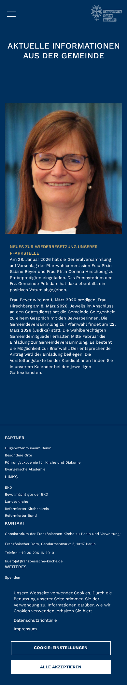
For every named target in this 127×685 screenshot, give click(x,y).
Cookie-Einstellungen (61, 647)
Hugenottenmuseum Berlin (28, 448)
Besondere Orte (18, 455)
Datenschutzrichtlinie (35, 620)
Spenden (12, 577)
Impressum (25, 628)
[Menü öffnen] (11, 12)
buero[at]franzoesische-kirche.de (34, 561)
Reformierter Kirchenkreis (27, 509)
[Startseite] (106, 13)
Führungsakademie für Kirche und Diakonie (42, 462)
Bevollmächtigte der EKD (26, 494)
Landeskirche (16, 501)
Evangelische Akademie (25, 469)
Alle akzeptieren (60, 666)
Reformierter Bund (21, 516)
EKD (8, 487)
